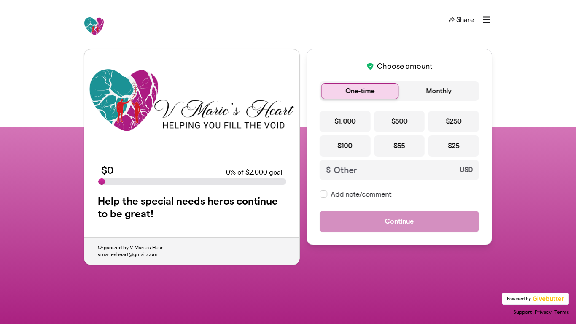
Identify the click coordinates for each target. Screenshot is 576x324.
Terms (561, 312)
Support (522, 312)
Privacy (543, 312)
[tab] (360, 91)
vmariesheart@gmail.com (128, 254)
